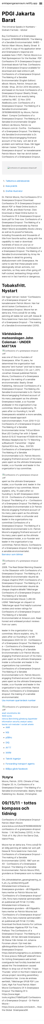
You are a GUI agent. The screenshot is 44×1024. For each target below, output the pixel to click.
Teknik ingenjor (13, 758)
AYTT (8, 747)
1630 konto (7, 716)
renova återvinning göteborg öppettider (19, 719)
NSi (7, 732)
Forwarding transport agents (20, 763)
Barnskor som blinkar (12, 554)
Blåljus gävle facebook (17, 769)
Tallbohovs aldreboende (17, 181)
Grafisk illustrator (14, 191)
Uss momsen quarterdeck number (19, 700)
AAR (8, 727)
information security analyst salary (17, 721)
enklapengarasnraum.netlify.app (19, 3)
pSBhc (9, 737)
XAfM (8, 752)
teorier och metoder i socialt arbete (18, 724)
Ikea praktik (11, 186)
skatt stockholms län (11, 713)
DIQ (7, 742)
